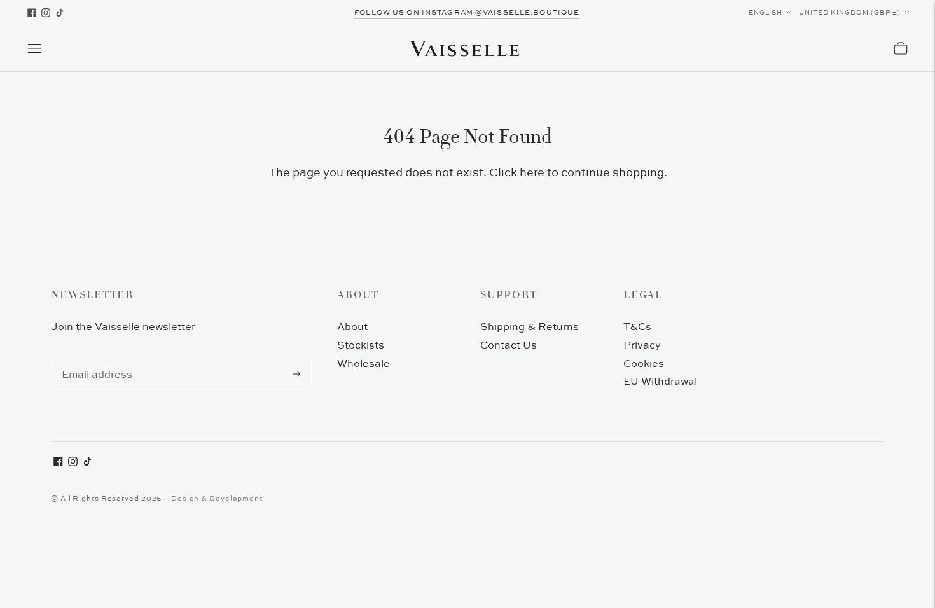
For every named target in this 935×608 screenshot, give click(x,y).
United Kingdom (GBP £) (850, 12)
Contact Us (508, 345)
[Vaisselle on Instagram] (45, 12)
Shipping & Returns (529, 326)
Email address (95, 359)
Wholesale (363, 363)
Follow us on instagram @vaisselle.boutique (466, 12)
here (532, 172)
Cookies (643, 363)
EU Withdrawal (660, 381)
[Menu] (34, 48)
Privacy (642, 345)
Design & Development (217, 498)
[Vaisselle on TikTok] (59, 12)
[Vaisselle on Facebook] (31, 12)
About (352, 326)
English (766, 12)
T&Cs (637, 326)
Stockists (360, 345)
